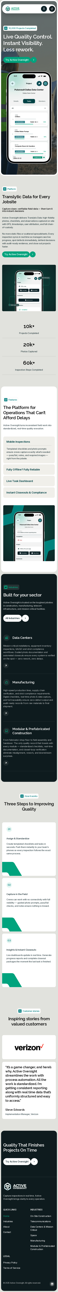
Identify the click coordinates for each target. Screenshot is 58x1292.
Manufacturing (37, 1240)
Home (6, 1216)
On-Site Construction (40, 1216)
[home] (12, 9)
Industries (8, 1221)
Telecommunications (40, 1221)
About (6, 1226)
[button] (52, 9)
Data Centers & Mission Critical (41, 1228)
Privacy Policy (10, 1262)
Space (33, 1235)
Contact (7, 1232)
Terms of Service (11, 1268)
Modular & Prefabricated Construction (42, 1248)
